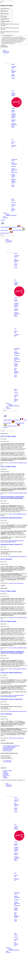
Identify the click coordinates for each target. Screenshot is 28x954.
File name (3, 29)
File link (2, 33)
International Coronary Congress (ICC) (12, 544)
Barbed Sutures (13, 75)
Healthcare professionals (11, 215)
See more (3, 585)
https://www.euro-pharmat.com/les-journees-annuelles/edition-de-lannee (12, 541)
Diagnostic (13, 166)
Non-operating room (13, 209)
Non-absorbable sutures (13, 71)
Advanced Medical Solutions (9, 747)
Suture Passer (12, 185)
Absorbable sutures (13, 67)
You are (5, 212)
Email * (4, 13)
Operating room (13, 205)
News (4, 216)
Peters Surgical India (17, 230)
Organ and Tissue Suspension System (13, 181)
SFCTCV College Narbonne (8, 466)
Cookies (5, 771)
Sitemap (5, 776)
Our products (6, 52)
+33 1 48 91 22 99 (7, 761)
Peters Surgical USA (5, 233)
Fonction (5, 18)
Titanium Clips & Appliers (13, 94)
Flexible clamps (13, 111)
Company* (5, 21)
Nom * (4, 11)
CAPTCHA (3, 45)
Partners (7, 214)
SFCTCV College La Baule (8, 436)
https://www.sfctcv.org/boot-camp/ (16, 583)
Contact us (5, 217)
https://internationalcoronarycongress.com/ (17, 556)
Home (4, 50)
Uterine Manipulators (14, 163)
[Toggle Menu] (1, 48)
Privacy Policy (6, 775)
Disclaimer (5, 774)
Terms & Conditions (7, 770)
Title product (3, 25)
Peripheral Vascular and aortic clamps (13, 115)
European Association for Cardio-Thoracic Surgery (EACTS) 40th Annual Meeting (12, 497)
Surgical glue (13, 142)
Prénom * (5, 8)
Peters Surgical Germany (8, 748)
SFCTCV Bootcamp (6, 559)
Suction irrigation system (13, 175)
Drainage (13, 202)
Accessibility (6, 773)
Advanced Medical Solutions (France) (9, 227)
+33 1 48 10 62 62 (7, 760)
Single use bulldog (13, 120)
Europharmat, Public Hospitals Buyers (11, 517)
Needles (13, 78)
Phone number (4, 16)
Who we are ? (6, 51)
